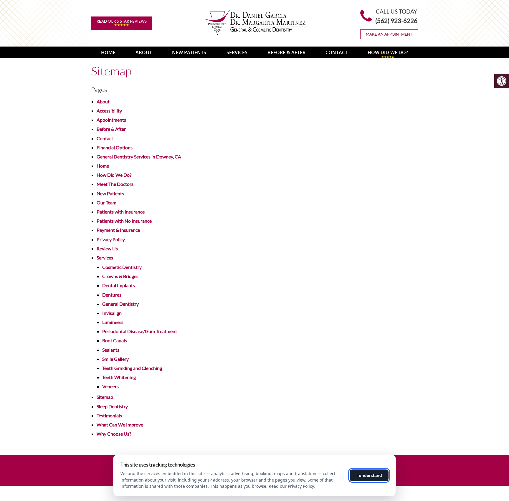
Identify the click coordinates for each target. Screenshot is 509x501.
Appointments (111, 120)
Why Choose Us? (114, 433)
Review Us (107, 248)
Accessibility (109, 110)
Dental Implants (118, 285)
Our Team (106, 202)
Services (237, 52)
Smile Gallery (115, 359)
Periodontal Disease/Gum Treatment (139, 331)
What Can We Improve (120, 424)
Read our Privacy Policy (291, 486)
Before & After (286, 52)
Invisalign (112, 313)
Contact (336, 52)
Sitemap (105, 397)
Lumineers (112, 322)
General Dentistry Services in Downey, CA (139, 156)
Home (108, 52)
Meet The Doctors (115, 184)
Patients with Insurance (121, 211)
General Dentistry (120, 304)
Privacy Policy (111, 239)
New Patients (189, 52)
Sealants (110, 350)
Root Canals (114, 340)
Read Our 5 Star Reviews (122, 21)
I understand (369, 475)
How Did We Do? (388, 52)
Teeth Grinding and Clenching (132, 368)
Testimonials (109, 415)
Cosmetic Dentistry (122, 267)
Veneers (110, 386)
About (143, 52)
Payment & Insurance (118, 230)
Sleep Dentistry (112, 406)
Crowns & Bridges (120, 276)
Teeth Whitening (119, 377)
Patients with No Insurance (124, 221)
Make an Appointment (389, 34)
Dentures (111, 294)
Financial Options (115, 147)
